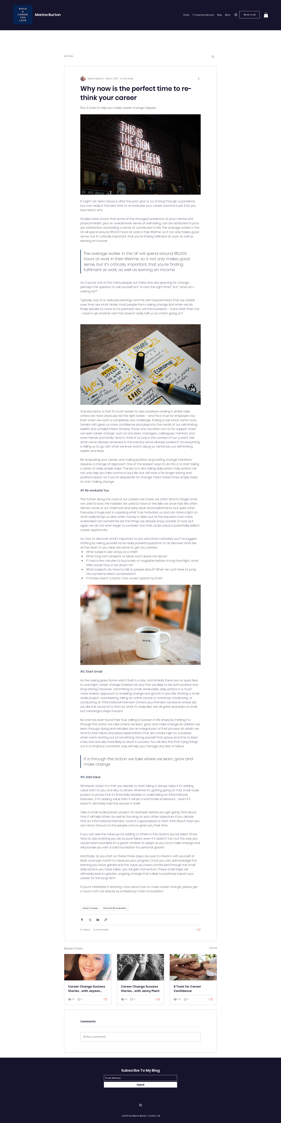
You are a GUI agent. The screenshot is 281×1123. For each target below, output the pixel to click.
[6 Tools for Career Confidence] (193, 967)
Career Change (90, 908)
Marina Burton (48, 14)
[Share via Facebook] (81, 919)
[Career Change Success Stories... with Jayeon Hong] (87, 967)
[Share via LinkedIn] (97, 919)
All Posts (68, 56)
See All (213, 947)
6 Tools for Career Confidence (187, 988)
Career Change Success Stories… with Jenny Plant (140, 988)
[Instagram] (235, 14)
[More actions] (199, 78)
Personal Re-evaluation (114, 908)
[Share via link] (105, 919)
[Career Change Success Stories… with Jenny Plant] (140, 967)
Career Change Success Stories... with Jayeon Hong (86, 988)
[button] (266, 14)
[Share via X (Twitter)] (89, 919)
